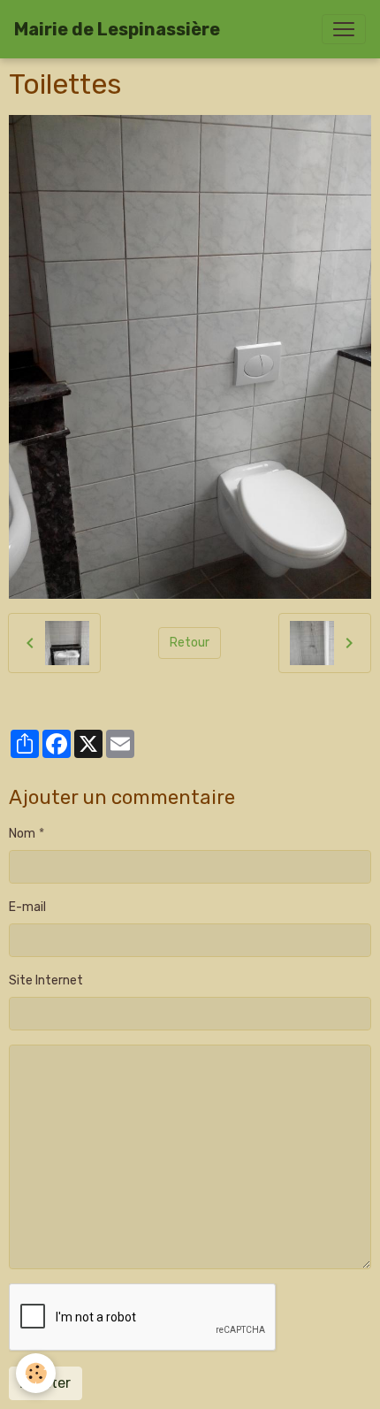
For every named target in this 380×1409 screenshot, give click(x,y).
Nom (22, 833)
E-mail (27, 907)
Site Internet (46, 980)
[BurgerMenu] (344, 29)
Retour (189, 642)
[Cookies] (36, 1373)
